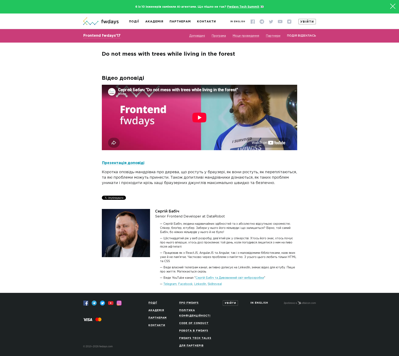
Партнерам (180, 21)
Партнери (273, 36)
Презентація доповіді (123, 163)
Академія (154, 21)
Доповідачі (197, 36)
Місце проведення (246, 36)
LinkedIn (200, 284)
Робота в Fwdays (193, 331)
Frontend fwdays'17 (102, 35)
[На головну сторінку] (101, 21)
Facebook (185, 284)
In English (237, 22)
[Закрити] (393, 6)
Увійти (307, 22)
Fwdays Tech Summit (243, 7)
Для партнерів (191, 346)
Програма (219, 36)
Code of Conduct (194, 323)
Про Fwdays (189, 303)
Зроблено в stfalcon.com (300, 303)
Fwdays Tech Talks (195, 338)
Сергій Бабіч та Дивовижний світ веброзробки (230, 278)
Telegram (170, 284)
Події (134, 21)
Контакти (206, 21)
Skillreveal (215, 284)
